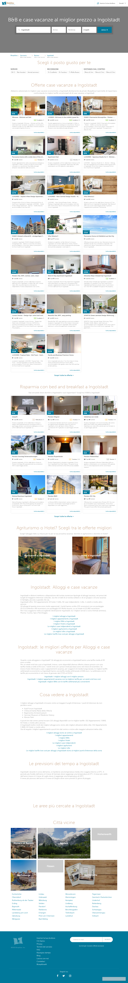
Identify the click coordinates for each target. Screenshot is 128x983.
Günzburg (16, 916)
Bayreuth (15, 906)
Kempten (69, 900)
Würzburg (43, 900)
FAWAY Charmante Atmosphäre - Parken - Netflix (101, 117)
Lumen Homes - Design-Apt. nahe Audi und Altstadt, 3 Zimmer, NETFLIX (37, 315)
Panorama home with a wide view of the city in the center (32, 157)
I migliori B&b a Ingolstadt (64, 621)
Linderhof (96, 900)
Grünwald (43, 897)
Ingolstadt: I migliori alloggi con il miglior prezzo (64, 676)
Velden (41, 903)
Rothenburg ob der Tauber (22, 900)
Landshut (69, 916)
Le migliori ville (64, 748)
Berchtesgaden (71, 910)
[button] (57, 975)
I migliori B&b (64, 738)
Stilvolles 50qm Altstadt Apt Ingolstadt (97, 276)
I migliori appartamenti (64, 735)
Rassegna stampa (44, 953)
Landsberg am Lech (20, 913)
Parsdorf (42, 906)
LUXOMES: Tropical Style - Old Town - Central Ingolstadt (32, 355)
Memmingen (70, 897)
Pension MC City (89, 496)
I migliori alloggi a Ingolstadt (64, 616)
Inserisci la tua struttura (46, 938)
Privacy (39, 944)
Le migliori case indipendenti (64, 743)
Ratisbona (43, 910)
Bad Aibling (43, 919)
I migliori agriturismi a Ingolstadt (64, 629)
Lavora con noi (43, 958)
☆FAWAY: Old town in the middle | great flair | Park (66, 117)
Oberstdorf (16, 897)
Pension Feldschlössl (91, 456)
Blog (38, 955)
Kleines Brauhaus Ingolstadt (22, 496)
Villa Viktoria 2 (89, 196)
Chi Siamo (41, 941)
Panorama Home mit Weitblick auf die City (99, 236)
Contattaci (41, 961)
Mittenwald (16, 910)
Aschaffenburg (71, 906)
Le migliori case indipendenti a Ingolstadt (64, 626)
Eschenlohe (16, 894)
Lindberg (69, 903)
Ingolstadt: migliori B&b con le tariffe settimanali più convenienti (64, 682)
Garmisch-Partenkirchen (102, 897)
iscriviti (107, 939)
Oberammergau (98, 913)
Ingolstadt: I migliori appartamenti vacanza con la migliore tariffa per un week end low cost (64, 679)
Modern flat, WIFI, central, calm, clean (25, 276)
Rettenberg (96, 903)
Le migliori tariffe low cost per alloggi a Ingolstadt (64, 634)
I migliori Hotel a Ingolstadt (64, 624)
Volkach (95, 916)
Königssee (16, 919)
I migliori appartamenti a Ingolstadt (64, 619)
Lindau (41, 894)
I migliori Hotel (64, 740)
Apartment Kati (53, 157)
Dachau (95, 906)
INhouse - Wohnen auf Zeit (21, 117)
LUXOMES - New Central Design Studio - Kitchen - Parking (68, 196)
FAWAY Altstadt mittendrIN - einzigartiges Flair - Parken (31, 236)
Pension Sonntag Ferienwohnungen (24, 456)
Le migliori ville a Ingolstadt (64, 631)
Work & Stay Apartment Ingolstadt (60, 276)
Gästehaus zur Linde (91, 417)
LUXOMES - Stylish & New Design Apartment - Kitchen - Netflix (34, 196)
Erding (14, 903)
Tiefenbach (69, 913)
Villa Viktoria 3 (53, 236)
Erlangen (42, 913)
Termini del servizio (44, 947)
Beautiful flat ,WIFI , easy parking (59, 315)
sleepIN (14, 417)
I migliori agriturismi (64, 745)
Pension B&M (52, 496)
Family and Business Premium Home (61, 355)
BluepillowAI (42, 964)
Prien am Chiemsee (46, 916)
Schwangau (96, 910)
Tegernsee (96, 894)
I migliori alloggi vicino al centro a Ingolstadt (64, 733)
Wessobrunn (70, 894)
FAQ (38, 950)
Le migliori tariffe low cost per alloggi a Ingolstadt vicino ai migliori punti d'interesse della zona (64, 750)
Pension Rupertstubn (55, 456)
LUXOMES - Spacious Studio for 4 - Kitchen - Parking (102, 157)
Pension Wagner (54, 417)
